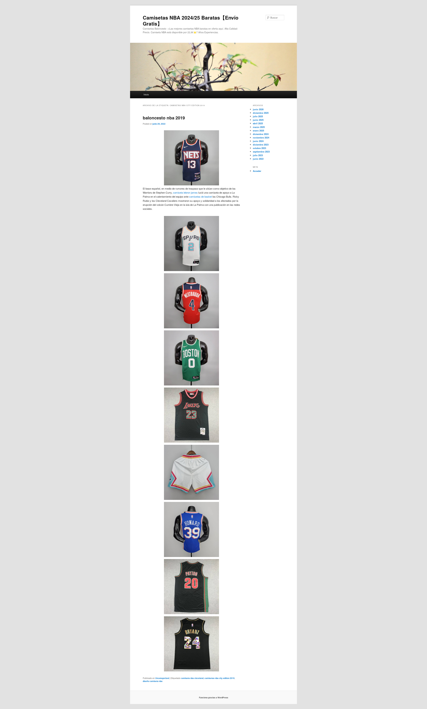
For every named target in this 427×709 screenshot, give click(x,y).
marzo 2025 (259, 127)
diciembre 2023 (261, 144)
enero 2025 (258, 130)
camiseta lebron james (185, 192)
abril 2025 (258, 123)
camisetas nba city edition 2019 (219, 678)
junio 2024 (258, 141)
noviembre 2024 (261, 137)
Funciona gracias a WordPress (213, 697)
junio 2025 (258, 119)
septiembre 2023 (261, 151)
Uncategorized (162, 678)
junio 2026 (258, 109)
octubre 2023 (259, 148)
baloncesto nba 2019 (164, 118)
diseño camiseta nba (152, 681)
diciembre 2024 (261, 134)
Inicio (146, 94)
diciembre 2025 (261, 112)
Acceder (257, 171)
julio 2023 (258, 155)
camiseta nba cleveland (192, 678)
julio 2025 (258, 116)
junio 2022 (258, 158)
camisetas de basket (200, 196)
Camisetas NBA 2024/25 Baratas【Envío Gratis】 (190, 20)
